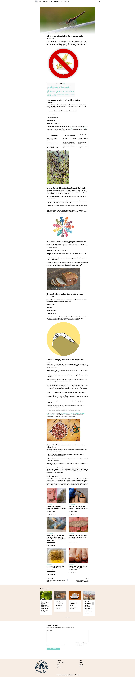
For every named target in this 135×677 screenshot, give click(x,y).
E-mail (63, 645)
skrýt (64, 83)
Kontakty (66, 1)
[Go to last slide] (42, 603)
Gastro (51, 1)
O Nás (61, 1)
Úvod (40, 1)
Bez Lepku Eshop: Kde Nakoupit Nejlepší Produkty (56, 580)
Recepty (81, 662)
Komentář (49, 630)
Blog (58, 664)
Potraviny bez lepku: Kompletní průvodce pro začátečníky (45, 605)
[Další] (93, 603)
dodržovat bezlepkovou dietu (67, 413)
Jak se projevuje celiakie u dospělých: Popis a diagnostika (59, 86)
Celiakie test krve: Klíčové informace (59, 603)
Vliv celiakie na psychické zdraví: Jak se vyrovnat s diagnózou (60, 91)
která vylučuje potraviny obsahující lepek (77, 128)
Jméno (49, 645)
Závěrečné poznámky (51, 95)
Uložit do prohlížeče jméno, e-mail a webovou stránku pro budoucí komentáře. (82, 644)
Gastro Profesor (51, 38)
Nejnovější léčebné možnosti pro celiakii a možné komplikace (60, 90)
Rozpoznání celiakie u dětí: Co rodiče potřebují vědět (58, 87)
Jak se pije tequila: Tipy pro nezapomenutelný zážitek (82, 580)
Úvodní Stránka (60, 662)
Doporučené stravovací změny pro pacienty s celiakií (58, 88)
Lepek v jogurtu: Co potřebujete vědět (74, 603)
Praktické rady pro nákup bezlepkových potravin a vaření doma (60, 94)
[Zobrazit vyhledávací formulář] (99, 2)
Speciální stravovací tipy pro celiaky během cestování (58, 92)
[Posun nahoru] (132, 675)
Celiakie (81, 664)
